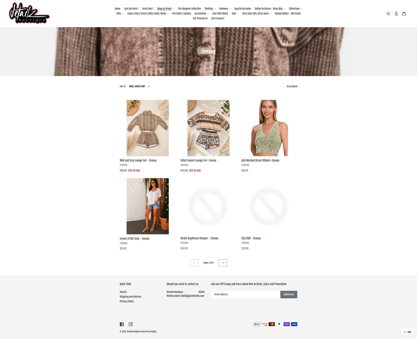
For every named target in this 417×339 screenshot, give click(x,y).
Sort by (123, 86)
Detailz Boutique (133, 331)
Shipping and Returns (130, 296)
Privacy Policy (127, 301)
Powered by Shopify (148, 331)
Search (123, 292)
